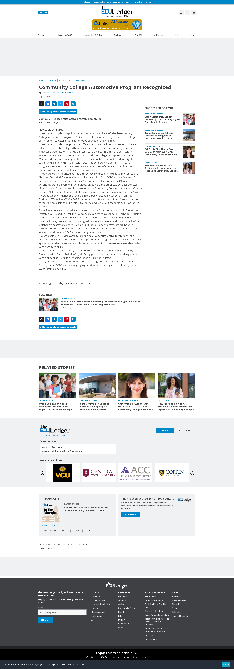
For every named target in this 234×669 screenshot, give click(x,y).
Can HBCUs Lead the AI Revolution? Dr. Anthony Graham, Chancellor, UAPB (86, 509)
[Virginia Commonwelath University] (135, 472)
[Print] (41, 103)
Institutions (47, 80)
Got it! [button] (226, 665)
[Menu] (193, 12)
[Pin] (66, 103)
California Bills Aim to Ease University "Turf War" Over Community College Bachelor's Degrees (161, 152)
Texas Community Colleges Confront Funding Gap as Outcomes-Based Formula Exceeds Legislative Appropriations (159, 136)
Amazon (65, 531)
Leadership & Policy (154, 146)
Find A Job (165, 430)
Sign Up (45, 620)
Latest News (151, 162)
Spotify (76, 531)
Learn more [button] (81, 665)
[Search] (187, 12)
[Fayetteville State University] (63, 472)
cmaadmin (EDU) (65, 92)
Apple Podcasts (50, 531)
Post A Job (185, 430)
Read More (130, 514)
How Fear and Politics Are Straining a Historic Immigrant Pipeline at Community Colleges (162, 168)
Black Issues (50, 92)
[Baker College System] (99, 472)
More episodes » (50, 525)
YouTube (88, 531)
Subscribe (43, 12)
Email (40, 607)
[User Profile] (181, 12)
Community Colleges (73, 80)
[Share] (47, 103)
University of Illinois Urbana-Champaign (61, 450)
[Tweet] (60, 103)
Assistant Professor (51, 447)
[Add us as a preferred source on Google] (73, 103)
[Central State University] (172, 472)
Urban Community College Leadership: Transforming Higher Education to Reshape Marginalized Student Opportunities (100, 303)
